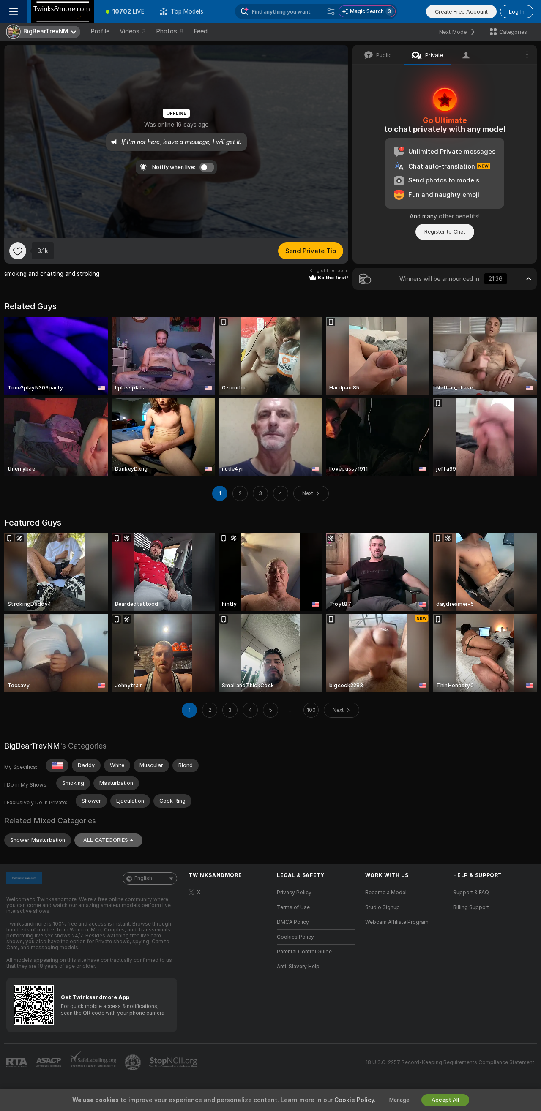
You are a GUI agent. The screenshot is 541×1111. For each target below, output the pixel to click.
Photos (169, 31)
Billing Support (471, 907)
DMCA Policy (293, 922)
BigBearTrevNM (32, 745)
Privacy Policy (294, 893)
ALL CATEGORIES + (108, 840)
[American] (57, 765)
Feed (201, 31)
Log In (517, 11)
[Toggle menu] (13, 11)
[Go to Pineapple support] (133, 1062)
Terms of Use (293, 907)
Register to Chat (444, 232)
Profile (99, 31)
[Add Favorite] (17, 250)
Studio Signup (382, 907)
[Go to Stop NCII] (174, 1062)
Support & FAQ (471, 893)
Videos (133, 31)
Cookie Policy (354, 1100)
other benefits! (459, 216)
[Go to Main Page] (62, 11)
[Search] (331, 11)
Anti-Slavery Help (298, 966)
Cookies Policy (295, 937)
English (143, 878)
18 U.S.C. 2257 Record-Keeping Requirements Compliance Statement (450, 1062)
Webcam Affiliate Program (397, 922)
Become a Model (386, 893)
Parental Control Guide (304, 952)
